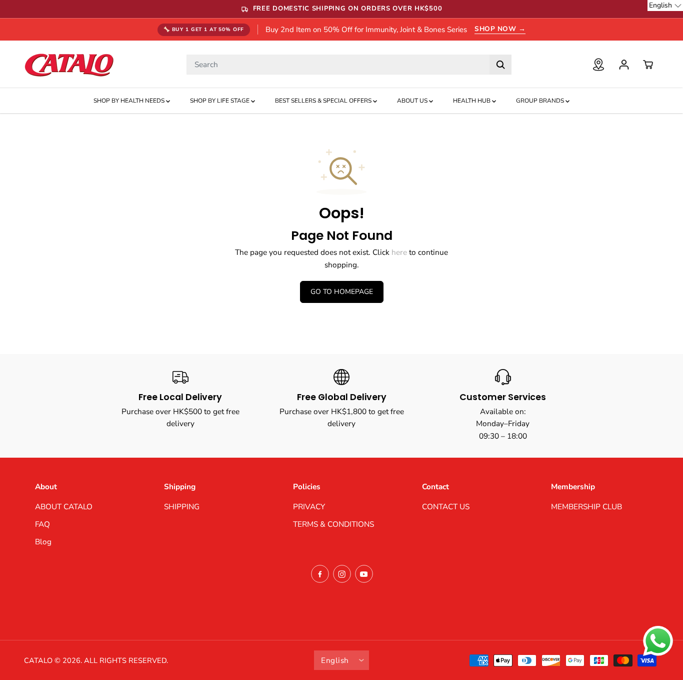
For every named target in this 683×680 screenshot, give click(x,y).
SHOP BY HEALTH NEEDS (130, 101)
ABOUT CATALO (63, 506)
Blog (43, 541)
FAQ (42, 524)
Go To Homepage (341, 291)
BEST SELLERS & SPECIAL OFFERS (324, 101)
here (399, 252)
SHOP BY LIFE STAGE (220, 101)
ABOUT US (413, 101)
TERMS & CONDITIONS (333, 524)
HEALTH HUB (472, 101)
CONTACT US (446, 506)
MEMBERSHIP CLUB (586, 506)
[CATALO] (69, 64)
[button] (665, 5)
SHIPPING (182, 506)
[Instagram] (342, 574)
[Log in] (624, 65)
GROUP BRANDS (541, 101)
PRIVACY (309, 506)
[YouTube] (364, 574)
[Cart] (648, 65)
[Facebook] (320, 574)
